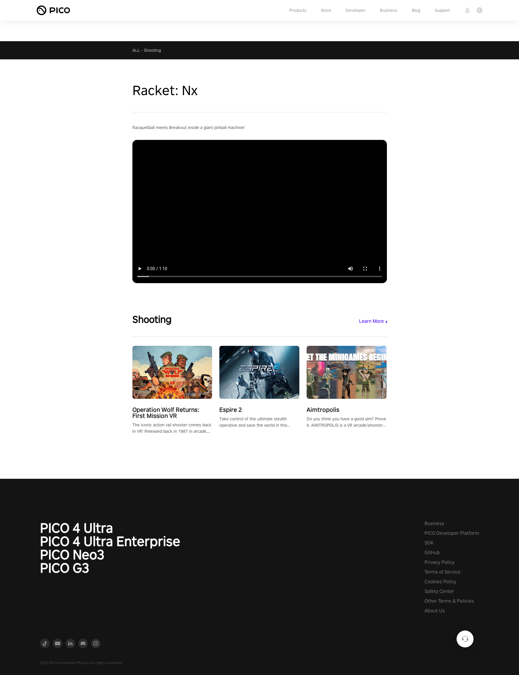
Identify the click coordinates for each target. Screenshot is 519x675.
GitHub (432, 552)
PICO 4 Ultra (76, 528)
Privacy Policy (439, 562)
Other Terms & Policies (449, 601)
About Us (434, 610)
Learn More (371, 321)
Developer (355, 10)
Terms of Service (442, 572)
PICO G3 (64, 568)
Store (326, 10)
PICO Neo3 (72, 554)
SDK (429, 543)
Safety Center (439, 591)
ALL (136, 50)
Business (388, 10)
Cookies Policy (440, 581)
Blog (416, 10)
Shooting (152, 50)
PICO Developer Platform (451, 533)
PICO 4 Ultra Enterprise (110, 541)
